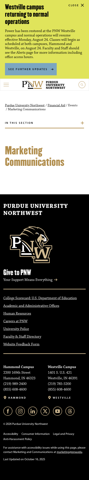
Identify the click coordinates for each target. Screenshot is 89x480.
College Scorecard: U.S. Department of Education (40, 298)
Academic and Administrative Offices (31, 306)
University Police (16, 329)
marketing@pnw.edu (69, 452)
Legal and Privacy (63, 434)
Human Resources (17, 313)
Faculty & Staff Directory (22, 336)
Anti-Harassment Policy (17, 439)
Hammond (17, 397)
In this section (19, 122)
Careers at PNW (15, 321)
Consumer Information (36, 434)
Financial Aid (56, 105)
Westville (62, 397)
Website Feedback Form (21, 344)
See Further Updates (28, 69)
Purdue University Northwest (25, 105)
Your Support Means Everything (27, 280)
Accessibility (10, 434)
